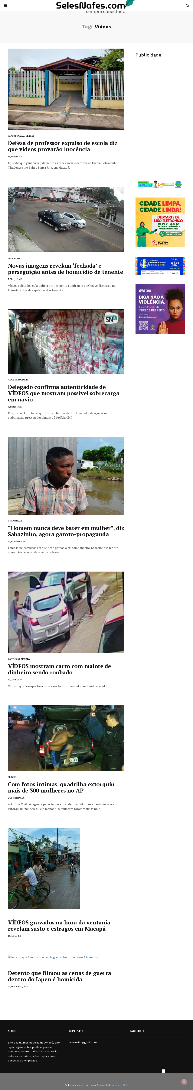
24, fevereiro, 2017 (17, 797)
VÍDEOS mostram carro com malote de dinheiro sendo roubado (59, 669)
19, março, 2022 (15, 156)
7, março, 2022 (15, 279)
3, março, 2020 (15, 406)
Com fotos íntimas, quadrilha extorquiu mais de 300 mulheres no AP (61, 787)
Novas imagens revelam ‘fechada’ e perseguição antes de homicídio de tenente (65, 269)
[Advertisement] (160, 90)
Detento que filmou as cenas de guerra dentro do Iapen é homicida (59, 976)
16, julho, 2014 (15, 935)
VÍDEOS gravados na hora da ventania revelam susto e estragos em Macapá (59, 925)
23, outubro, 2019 (16, 541)
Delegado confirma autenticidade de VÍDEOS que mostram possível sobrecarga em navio (63, 393)
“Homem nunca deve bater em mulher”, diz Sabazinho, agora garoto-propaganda (66, 531)
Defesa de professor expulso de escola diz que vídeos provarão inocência (62, 146)
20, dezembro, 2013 (18, 986)
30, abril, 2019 (14, 679)
